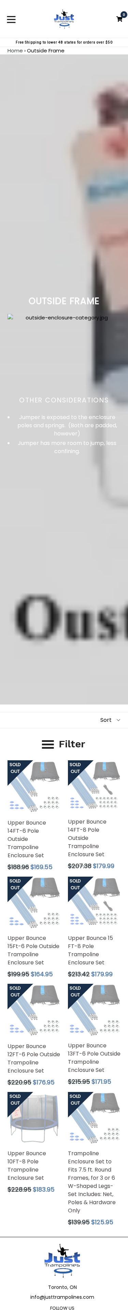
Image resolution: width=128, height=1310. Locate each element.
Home (15, 50)
